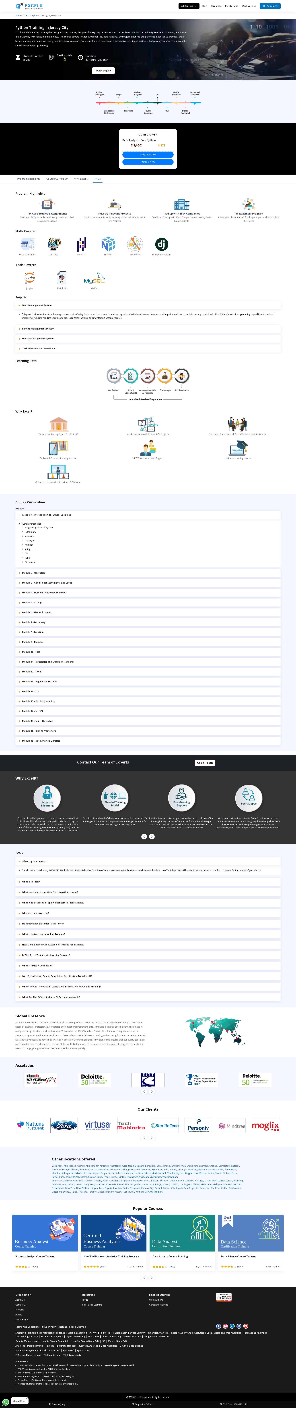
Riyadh (179, 1188)
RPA (90, 1336)
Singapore (57, 1191)
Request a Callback (144, 1404)
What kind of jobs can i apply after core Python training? (53, 902)
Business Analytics (88, 1345)
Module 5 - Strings (32, 602)
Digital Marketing (75, 1336)
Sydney (66, 1191)
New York (70, 1188)
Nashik (218, 1173)
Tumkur (121, 1176)
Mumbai (171, 1173)
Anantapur (115, 1165)
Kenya (158, 1184)
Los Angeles (185, 1184)
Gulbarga (125, 1169)
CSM (87, 1350)
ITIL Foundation (51, 1355)
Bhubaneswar (178, 1165)
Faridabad (84, 1169)
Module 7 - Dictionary (33, 622)
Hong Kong (89, 1184)
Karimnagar (230, 1169)
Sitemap (81, 1326)
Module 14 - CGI (30, 691)
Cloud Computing (111, 1336)
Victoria (119, 1191)
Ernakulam (73, 1169)
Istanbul (129, 1184)
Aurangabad (128, 1165)
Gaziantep (238, 1180)
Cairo (172, 1180)
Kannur (219, 1169)
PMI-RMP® (68, 1350)
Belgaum (139, 1165)
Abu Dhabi (57, 1180)
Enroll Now (148, 162)
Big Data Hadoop (66, 1345)
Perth (125, 1188)
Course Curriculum (57, 178)
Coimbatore (224, 1165)
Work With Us (249, 5)
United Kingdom (106, 1191)
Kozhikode (77, 1173)
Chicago (199, 1180)
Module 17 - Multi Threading (37, 721)
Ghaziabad (103, 1169)
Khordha (56, 1173)
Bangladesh (137, 1180)
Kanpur (103, 1173)
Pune (61, 1176)
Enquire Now (148, 154)
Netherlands (58, 1188)
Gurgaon (135, 1169)
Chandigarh (192, 1165)
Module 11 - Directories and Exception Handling (48, 661)
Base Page (57, 1165)
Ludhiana (139, 1173)
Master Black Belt (117, 1341)
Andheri (81, 1165)
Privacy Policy (49, 1326)
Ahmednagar (92, 1165)
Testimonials (64, 55)
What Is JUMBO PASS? (33, 861)
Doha (215, 1180)
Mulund (162, 1173)
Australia (115, 1180)
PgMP (80, 1350)
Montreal (227, 1184)
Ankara (97, 1180)
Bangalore (150, 1165)
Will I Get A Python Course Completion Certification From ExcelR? (57, 976)
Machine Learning (77, 1332)
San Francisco (203, 1188)
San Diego (189, 1188)
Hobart (79, 1184)
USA (147, 1191)
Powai (55, 1176)
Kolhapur (66, 1173)
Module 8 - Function (33, 632)
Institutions (231, 5)
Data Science (136, 1345)
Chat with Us (19, 1401)
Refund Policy (66, 1326)
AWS (97, 1336)
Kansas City (148, 1184)
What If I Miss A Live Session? (37, 965)
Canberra (189, 1180)
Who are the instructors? (35, 913)
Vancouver (129, 1191)
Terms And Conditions (27, 1326)
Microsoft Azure (132, 1336)
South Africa (235, 1188)
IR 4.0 (103, 1332)
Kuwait (165, 1184)
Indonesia (111, 1184)
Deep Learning (35, 1345)
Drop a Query (58, 1404)
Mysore (180, 1173)
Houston (100, 1184)
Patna (234, 1173)
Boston (154, 1180)
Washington (156, 1191)
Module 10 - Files (31, 651)
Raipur (69, 1176)
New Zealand (82, 1188)
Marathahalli (151, 1173)
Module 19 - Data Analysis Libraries (41, 740)
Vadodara (144, 1176)
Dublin (229, 1180)
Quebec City (169, 1188)
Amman (89, 1180)
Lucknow (128, 1173)
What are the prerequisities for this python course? (50, 892)
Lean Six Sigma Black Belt (85, 1341)
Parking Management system (38, 328)
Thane (106, 1176)
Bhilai (159, 1165)
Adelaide (67, 1180)
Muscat (237, 1184)
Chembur (203, 1165)
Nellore (226, 1173)
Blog (204, 5)
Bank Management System (37, 305)
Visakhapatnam (170, 1176)
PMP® (43, 1350)
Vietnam (140, 1191)
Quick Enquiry (103, 70)
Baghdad (125, 1180)
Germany (56, 1184)
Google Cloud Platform (156, 1336)
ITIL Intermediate (72, 1355)
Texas (74, 1191)
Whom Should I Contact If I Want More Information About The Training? (61, 986)
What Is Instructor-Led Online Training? (43, 934)
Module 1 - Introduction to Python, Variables (46, 514)
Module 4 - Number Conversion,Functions (44, 592)
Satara (83, 1176)
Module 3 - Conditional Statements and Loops (47, 582)
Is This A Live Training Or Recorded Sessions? (46, 955)
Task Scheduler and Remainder (39, 348)
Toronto (92, 1191)
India (166, 1169)
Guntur (93, 1169)
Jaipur (180, 1169)
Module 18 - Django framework (39, 730)
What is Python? (31, 881)
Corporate (216, 5)
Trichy (114, 1176)
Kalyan (95, 1173)
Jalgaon (201, 1169)
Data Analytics (109, 1345)
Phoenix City (147, 1188)
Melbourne (206, 1184)
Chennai (213, 1165)
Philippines (135, 1188)
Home (18, 15)
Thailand (83, 1191)
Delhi (64, 1169)
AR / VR (93, 1332)
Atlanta (106, 1180)
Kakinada (210, 1169)
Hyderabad (157, 1169)
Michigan (217, 1184)
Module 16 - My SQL (32, 711)
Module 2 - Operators (33, 572)
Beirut (147, 1180)
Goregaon (115, 1169)
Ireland (120, 1184)
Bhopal (166, 1165)
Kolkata (119, 1173)
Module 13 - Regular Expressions (39, 681)
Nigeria (108, 1188)
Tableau (49, 1345)
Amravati (104, 1165)
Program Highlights (28, 178)
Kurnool (87, 1173)
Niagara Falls (97, 1188)
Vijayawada (155, 1176)
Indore (173, 1169)
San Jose (215, 1188)
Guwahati (145, 1169)
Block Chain (121, 1332)
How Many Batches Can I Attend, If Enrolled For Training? (53, 944)
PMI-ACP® (54, 1350)
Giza (64, 1184)
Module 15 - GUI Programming (38, 701)
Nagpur (189, 1173)
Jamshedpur (190, 1169)
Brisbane (164, 1180)
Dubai (222, 1180)
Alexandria (78, 1180)
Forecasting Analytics (255, 1332)
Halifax (71, 1184)
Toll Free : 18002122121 (235, 1404)
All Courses (187, 5)
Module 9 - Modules (32, 641)
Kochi (111, 1173)
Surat (99, 1176)
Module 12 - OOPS (31, 671)
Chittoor (235, 1165)
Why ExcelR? (81, 178)
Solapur (92, 1176)
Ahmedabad (70, 1165)
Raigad (75, 1176)
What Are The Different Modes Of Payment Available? (51, 997)
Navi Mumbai (200, 1173)
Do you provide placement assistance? (43, 923)
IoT (110, 1332)
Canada (180, 1180)
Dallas (208, 1180)
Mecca (196, 1184)
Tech (26, 15)
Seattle (224, 1188)
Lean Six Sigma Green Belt (55, 1341)
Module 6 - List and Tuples (36, 612)
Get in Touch (205, 762)
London (174, 1184)
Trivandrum (132, 1176)
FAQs (98, 178)
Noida (211, 1173)
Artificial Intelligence (54, 1332)
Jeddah (137, 1184)
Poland (158, 1188)
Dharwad (56, 1169)
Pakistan (117, 1188)
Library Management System (38, 338)
